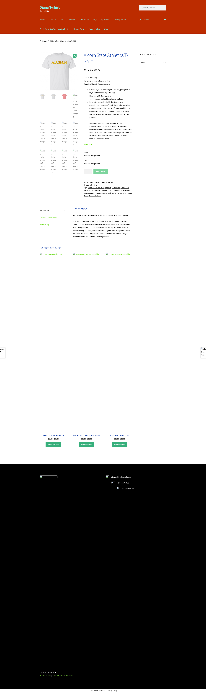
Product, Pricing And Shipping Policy (54, 29)
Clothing (104, 190)
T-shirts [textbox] (152, 63)
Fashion (91, 193)
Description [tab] (44, 210)
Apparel (108, 188)
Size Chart (88, 144)
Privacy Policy (120, 19)
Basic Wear (116, 188)
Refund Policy (79, 29)
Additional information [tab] (49, 217)
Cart (62, 19)
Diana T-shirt (50, 7)
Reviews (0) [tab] (44, 224)
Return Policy (94, 29)
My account (105, 19)
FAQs (95, 19)
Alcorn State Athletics (96, 188)
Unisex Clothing (95, 196)
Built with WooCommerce (63, 675)
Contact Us (84, 19)
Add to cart (101, 171)
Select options (53, 444)
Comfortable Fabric (115, 190)
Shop (106, 29)
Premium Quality (101, 193)
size (85, 160)
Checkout (71, 19)
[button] (75, 56)
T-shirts (51, 41)
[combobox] (152, 62)
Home (42, 19)
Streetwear (122, 193)
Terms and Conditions (97, 691)
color (86, 152)
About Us (52, 19)
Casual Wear (95, 190)
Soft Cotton (112, 193)
